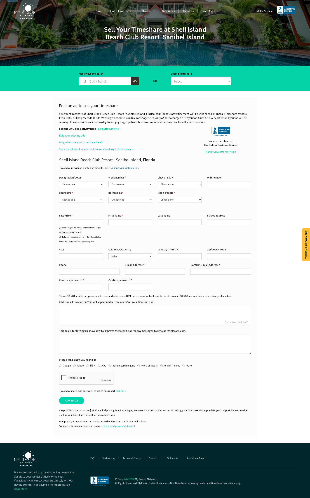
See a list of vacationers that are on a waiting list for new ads (96, 149)
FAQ (92, 458)
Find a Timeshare (120, 11)
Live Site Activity (108, 128)
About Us (188, 11)
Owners (146, 11)
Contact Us (154, 458)
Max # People (166, 192)
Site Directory (108, 458)
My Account (266, 11)
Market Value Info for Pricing (221, 151)
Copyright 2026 (126, 479)
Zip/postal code (216, 249)
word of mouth (149, 365)
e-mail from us (172, 365)
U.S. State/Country (119, 249)
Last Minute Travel (196, 458)
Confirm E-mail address (205, 265)
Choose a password (71, 280)
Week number (117, 177)
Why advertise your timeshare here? (81, 142)
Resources (168, 11)
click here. (121, 391)
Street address (216, 215)
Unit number (214, 177)
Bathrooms (115, 192)
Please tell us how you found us (77, 359)
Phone (63, 265)
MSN (92, 365)
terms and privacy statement (119, 426)
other (189, 365)
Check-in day (166, 177)
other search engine (123, 365)
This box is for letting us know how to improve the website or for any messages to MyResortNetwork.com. (122, 331)
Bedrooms (66, 192)
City (61, 249)
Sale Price (65, 215)
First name (115, 215)
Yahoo (80, 365)
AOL (104, 365)
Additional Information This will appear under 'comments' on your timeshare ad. (106, 302)
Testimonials (173, 458)
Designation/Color (70, 177)
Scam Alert (208, 11)
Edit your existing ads (72, 135)
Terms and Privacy (132, 458)
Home (98, 11)
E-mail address (134, 265)
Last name (164, 215)
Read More (20, 488)
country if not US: (168, 249)
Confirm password (120, 280)
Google (67, 365)
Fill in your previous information (122, 168)
